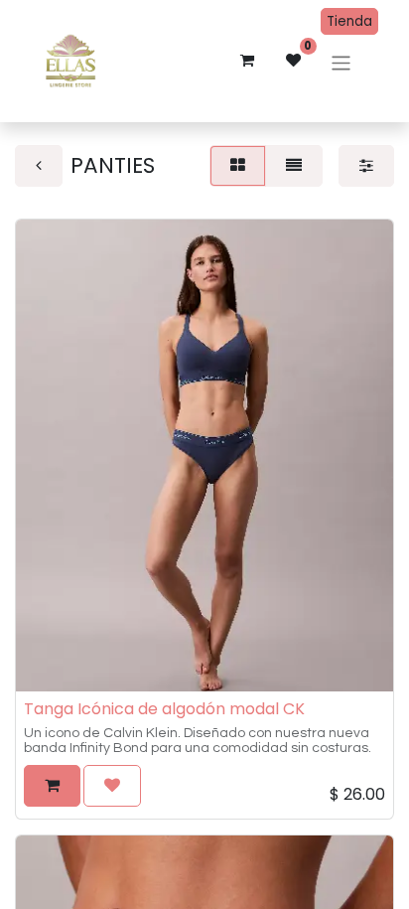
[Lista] (294, 166)
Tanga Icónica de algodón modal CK (164, 708)
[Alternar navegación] (341, 63)
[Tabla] (237, 166)
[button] (52, 786)
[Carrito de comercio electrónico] (247, 60)
